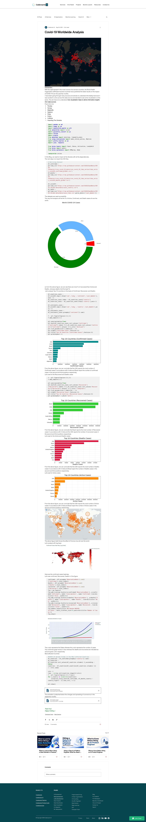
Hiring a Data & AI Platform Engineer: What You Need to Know (72, 751)
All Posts (39, 17)
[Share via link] (56, 719)
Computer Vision (49, 714)
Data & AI (81, 17)
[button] (62, 4)
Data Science (57, 714)
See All (107, 733)
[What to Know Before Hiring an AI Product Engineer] (98, 742)
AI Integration (57, 807)
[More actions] (100, 27)
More (88, 17)
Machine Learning (70, 17)
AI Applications (58, 17)
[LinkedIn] (102, 818)
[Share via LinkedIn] (53, 719)
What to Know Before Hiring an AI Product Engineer (96, 751)
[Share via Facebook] (45, 719)
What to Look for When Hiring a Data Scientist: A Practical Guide (48, 751)
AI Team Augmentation (77, 796)
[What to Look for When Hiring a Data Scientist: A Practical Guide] (48, 742)
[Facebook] (108, 818)
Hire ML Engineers (76, 801)
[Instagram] (99, 818)
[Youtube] (105, 818)
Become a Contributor (98, 800)
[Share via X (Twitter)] (49, 719)
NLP (73, 807)
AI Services (48, 17)
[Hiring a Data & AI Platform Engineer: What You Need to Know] (73, 742)
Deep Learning (75, 805)
